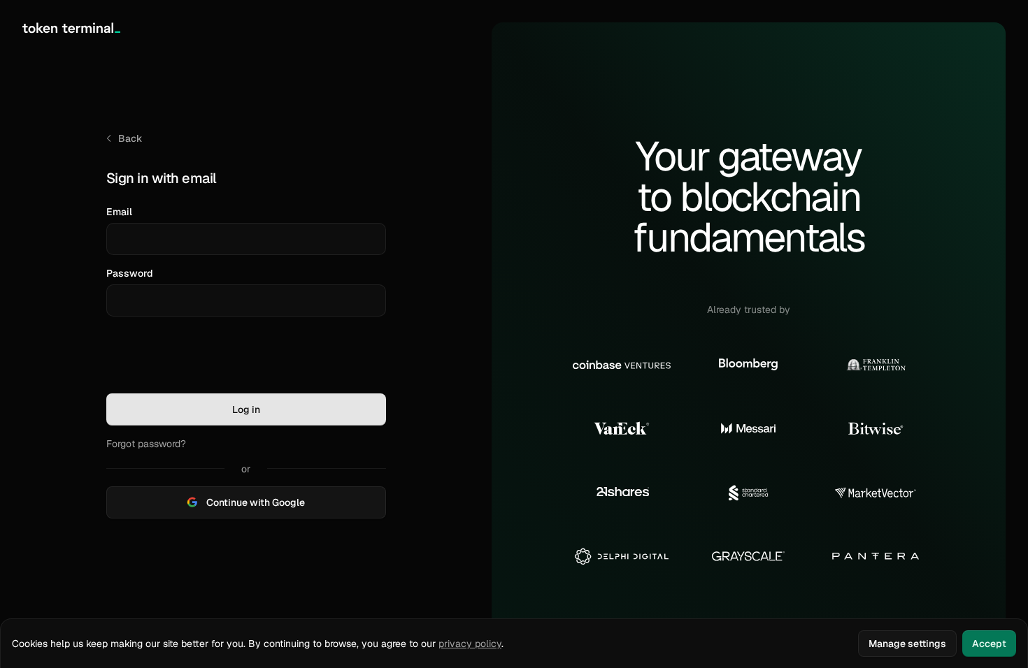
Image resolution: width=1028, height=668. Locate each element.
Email (119, 211)
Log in (246, 409)
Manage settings (907, 643)
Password (129, 273)
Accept (989, 643)
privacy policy (469, 643)
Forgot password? (146, 443)
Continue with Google (255, 502)
